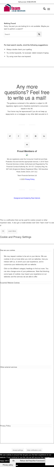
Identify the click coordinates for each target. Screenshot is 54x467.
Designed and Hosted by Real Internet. (27, 198)
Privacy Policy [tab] (5, 425)
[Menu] (48, 9)
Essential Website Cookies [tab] (10, 282)
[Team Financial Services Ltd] (22, 9)
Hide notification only (34, 450)
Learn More (12, 231)
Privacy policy (8, 465)
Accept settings (18, 450)
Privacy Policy (30, 179)
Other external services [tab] (8, 367)
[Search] (43, 9)
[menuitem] (43, 9)
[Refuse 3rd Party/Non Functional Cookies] (17, 465)
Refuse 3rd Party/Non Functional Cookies (35, 461)
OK (3, 231)
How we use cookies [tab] (7, 250)
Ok (13, 461)
